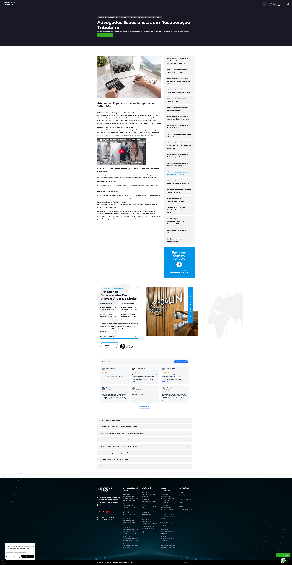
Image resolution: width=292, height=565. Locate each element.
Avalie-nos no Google (181, 361)
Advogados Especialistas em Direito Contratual (149, 494)
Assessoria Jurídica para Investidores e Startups (175, 200)
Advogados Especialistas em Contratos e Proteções (177, 71)
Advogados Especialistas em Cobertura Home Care (130, 513)
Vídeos (181, 502)
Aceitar (27, 556)
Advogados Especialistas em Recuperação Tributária (177, 173)
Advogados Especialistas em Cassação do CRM (129, 505)
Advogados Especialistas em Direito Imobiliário (177, 100)
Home (101, 17)
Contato (181, 506)
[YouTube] (107, 511)
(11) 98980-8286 (179, 272)
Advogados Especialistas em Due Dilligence (179, 135)
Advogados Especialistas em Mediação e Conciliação (149, 514)
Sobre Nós (182, 496)
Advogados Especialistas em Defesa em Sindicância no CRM (130, 538)
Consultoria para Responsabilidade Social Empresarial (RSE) (175, 221)
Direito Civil (67, 4)
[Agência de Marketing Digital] (185, 562)
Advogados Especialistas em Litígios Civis (149, 507)
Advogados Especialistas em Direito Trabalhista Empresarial (178, 118)
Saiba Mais (107, 347)
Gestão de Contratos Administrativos (174, 240)
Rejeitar (13, 556)
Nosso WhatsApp (274, 5)
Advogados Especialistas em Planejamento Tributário (177, 164)
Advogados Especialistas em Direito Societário (177, 109)
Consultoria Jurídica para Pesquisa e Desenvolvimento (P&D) (177, 210)
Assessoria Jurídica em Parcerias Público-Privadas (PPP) (179, 191)
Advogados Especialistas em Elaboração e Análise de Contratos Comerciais (179, 145)
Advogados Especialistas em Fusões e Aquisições (177, 156)
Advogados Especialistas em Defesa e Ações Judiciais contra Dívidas (178, 81)
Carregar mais (144, 407)
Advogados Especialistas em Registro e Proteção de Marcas (178, 182)
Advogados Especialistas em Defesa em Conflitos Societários (178, 91)
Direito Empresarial (82, 4)
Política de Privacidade (186, 509)
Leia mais (135, 381)
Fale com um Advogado (105, 35)
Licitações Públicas (52, 4)
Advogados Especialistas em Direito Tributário (177, 126)
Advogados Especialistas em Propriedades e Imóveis (149, 521)
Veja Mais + (126, 551)
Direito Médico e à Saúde (34, 4)
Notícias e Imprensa (185, 499)
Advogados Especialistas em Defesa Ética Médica (130, 545)
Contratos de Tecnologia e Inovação (176, 231)
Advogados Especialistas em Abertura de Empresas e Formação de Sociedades (177, 60)
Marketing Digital (114, 562)
